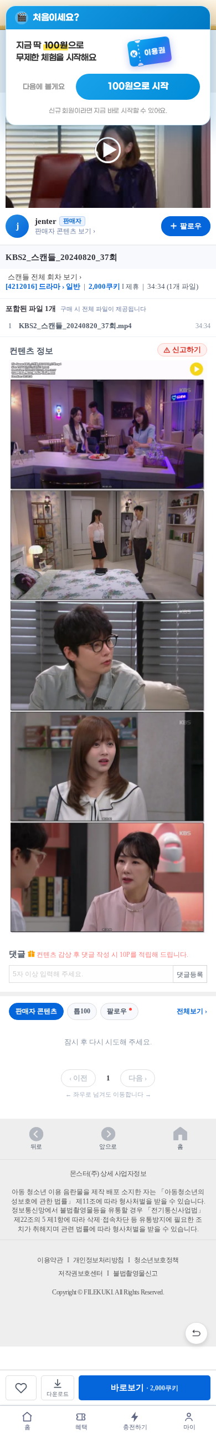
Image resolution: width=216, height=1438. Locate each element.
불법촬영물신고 (135, 1273)
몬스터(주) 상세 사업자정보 (108, 1173)
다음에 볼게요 (44, 87)
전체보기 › (192, 1011)
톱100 (82, 1011)
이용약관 (50, 1260)
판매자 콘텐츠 (36, 1011)
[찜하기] (21, 1387)
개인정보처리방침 (98, 1260)
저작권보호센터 (80, 1273)
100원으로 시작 (138, 86)
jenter (45, 221)
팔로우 (117, 1011)
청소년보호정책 (156, 1260)
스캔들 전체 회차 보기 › (44, 277)
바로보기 (144, 1387)
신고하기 (186, 350)
